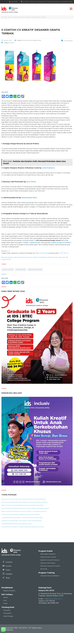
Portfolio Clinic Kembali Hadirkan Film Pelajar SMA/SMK (20, 514)
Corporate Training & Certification (49, 575)
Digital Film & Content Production (49, 560)
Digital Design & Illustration (48, 554)
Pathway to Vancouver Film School (50, 566)
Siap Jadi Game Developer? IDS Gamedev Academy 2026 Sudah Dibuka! (24, 502)
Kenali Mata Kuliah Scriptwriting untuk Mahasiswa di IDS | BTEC (22, 505)
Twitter (7, 570)
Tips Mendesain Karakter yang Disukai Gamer (16, 523)
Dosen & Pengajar (8, 616)
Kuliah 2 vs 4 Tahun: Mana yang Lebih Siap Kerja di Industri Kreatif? (23, 499)
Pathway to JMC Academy (47, 563)
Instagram (9, 574)
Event (5, 600)
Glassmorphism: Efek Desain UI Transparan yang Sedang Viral (22, 517)
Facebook (8, 562)
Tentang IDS (6, 610)
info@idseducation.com (52, 599)
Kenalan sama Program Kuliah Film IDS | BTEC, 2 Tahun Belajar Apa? (23, 511)
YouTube (8, 566)
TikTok (7, 578)
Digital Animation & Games (48, 557)
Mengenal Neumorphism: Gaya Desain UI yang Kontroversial (21, 520)
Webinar (5, 597)
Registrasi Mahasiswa (9, 590)
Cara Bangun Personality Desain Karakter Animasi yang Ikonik (22, 526)
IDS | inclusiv (43, 569)
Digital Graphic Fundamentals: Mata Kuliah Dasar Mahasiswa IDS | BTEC (25, 508)
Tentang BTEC (7, 613)
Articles (5, 603)
